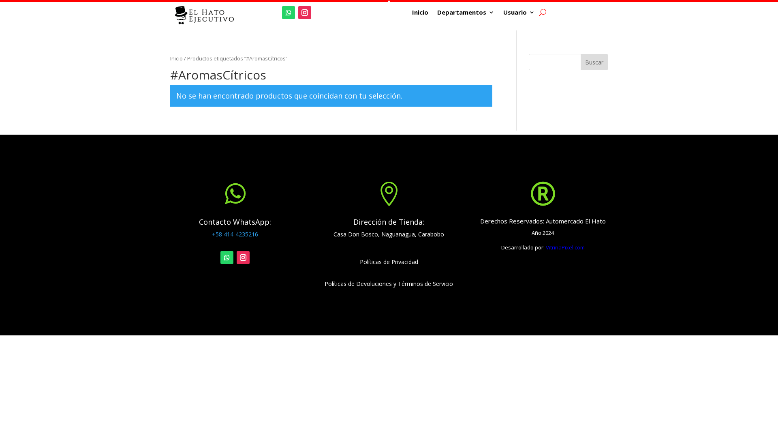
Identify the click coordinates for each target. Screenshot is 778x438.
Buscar (594, 62)
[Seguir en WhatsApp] (288, 12)
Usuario (515, 12)
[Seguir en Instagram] (304, 12)
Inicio (420, 12)
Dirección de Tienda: (388, 222)
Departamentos (461, 12)
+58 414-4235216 (235, 234)
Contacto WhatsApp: (235, 222)
